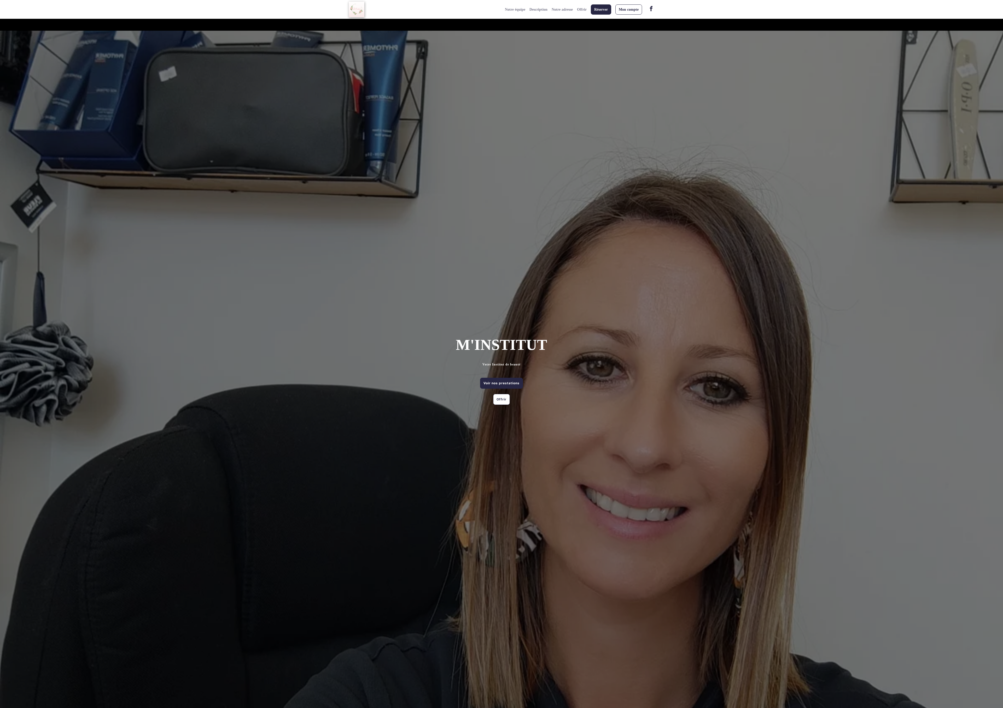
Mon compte (629, 9)
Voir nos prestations (501, 383)
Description (538, 9)
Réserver (601, 9)
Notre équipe (515, 9)
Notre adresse (562, 9)
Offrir (582, 9)
